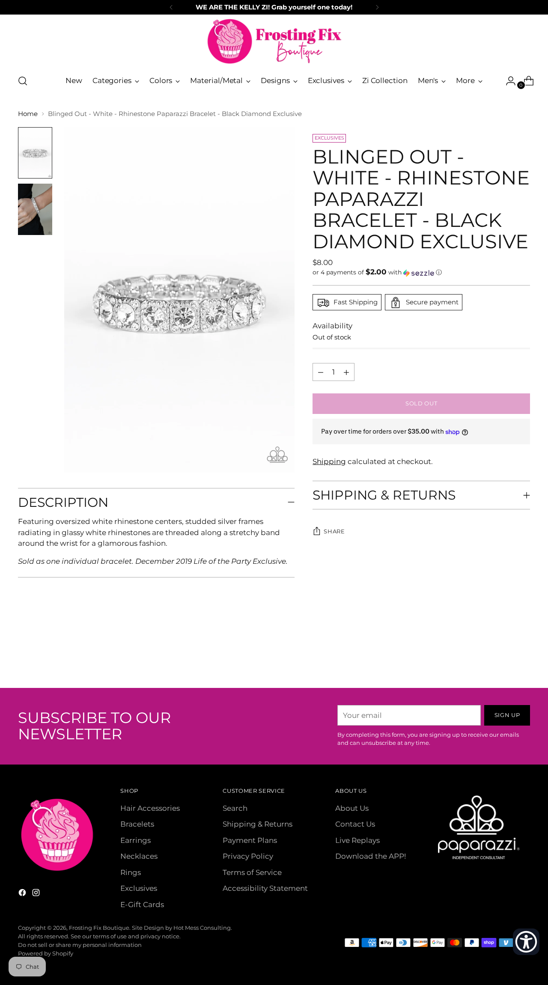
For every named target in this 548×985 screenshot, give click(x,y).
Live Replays (357, 840)
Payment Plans (250, 840)
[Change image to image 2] (35, 209)
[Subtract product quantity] (346, 372)
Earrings (135, 840)
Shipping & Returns (257, 824)
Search (235, 808)
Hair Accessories (150, 808)
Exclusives (138, 888)
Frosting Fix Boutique (99, 927)
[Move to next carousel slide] (522, 658)
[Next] (377, 7)
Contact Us (355, 824)
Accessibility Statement (265, 888)
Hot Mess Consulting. (202, 927)
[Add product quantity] (320, 372)
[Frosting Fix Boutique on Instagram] (37, 894)
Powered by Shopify (45, 953)
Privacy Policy (248, 856)
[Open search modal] (22, 80)
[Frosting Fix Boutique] (274, 41)
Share (334, 531)
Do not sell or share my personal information (80, 944)
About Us (352, 808)
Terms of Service (252, 872)
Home (28, 114)
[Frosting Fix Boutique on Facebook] (23, 894)
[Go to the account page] (507, 80)
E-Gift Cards (142, 904)
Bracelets (137, 824)
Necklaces (139, 856)
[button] (421, 272)
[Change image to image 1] (35, 153)
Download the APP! (370, 856)
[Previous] (171, 7)
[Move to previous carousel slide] (503, 659)
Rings (130, 872)
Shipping (329, 461)
